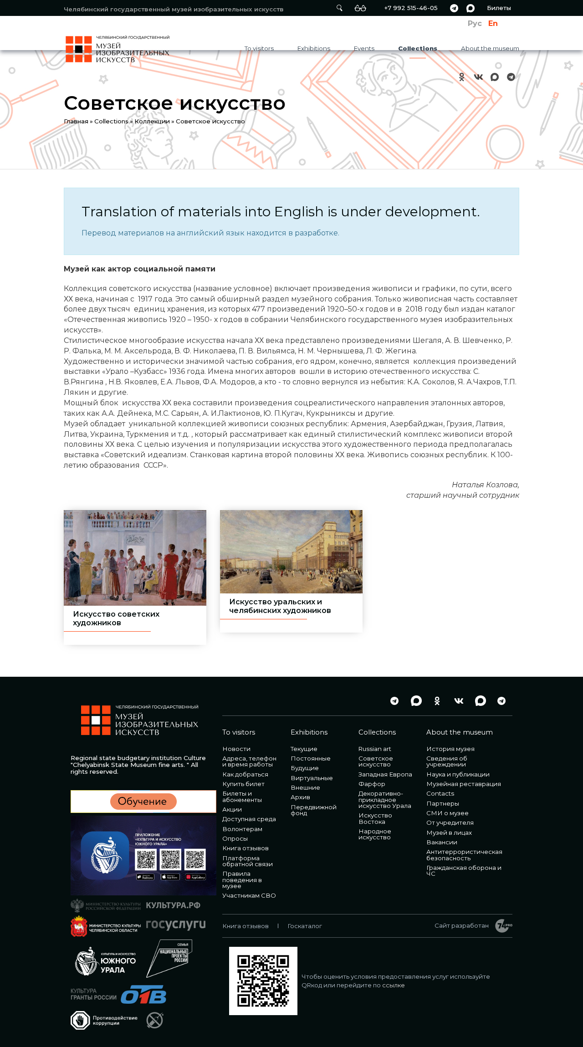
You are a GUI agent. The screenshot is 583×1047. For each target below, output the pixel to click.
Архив (300, 797)
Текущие (304, 748)
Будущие (305, 767)
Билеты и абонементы (242, 796)
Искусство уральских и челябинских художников (280, 606)
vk (478, 77)
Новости (236, 748)
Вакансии (441, 842)
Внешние (305, 787)
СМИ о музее (447, 813)
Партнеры (442, 803)
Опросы (235, 838)
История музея (450, 748)
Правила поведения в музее (242, 879)
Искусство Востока (375, 818)
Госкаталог (304, 926)
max (470, 8)
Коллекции (152, 121)
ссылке (393, 985)
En (493, 23)
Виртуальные (312, 777)
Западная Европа (385, 774)
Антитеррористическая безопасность (464, 854)
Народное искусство (374, 834)
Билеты (499, 7)
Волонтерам (242, 828)
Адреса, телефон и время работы (249, 761)
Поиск (339, 8)
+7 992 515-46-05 (411, 7)
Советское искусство (375, 761)
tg (454, 8)
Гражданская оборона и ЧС (463, 870)
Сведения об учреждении (446, 761)
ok (462, 77)
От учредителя (450, 822)
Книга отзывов (245, 848)
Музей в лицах (449, 832)
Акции (232, 809)
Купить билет (243, 783)
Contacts (440, 793)
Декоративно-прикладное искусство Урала (384, 799)
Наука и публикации (458, 774)
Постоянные (311, 758)
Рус (475, 23)
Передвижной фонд (314, 810)
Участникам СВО (249, 895)
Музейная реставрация (463, 783)
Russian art (374, 748)
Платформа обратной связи (247, 861)
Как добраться (245, 774)
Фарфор (371, 783)
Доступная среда (249, 818)
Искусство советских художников (116, 618)
